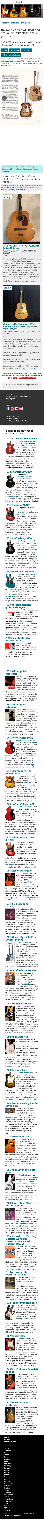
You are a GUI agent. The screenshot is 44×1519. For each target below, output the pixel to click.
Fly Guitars (13, 419)
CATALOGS (15, 23)
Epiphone (7, 1446)
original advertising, (22, 592)
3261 (18, 1224)
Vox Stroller (23, 1339)
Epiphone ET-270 (22, 512)
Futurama (7, 1450)
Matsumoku (31, 481)
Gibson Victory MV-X (27, 574)
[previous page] (4, 99)
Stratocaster (10, 596)
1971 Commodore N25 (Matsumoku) (18, 772)
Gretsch (7, 1459)
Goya (6, 1457)
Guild (6, 1461)
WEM (6, 1508)
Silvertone (8, 1501)
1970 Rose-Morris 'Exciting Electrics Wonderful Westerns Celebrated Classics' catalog (20, 1240)
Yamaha (7, 1510)
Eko (5, 1444)
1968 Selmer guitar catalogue (16, 706)
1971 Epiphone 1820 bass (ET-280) (19, 838)
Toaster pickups (22, 831)
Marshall (7, 1481)
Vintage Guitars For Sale (18, 421)
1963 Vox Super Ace (16, 1036)
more (33, 281)
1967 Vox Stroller (15, 1336)
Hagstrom (8, 1463)
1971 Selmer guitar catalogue (16, 672)
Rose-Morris (31, 543)
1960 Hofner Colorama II (19, 804)
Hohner (6, 1472)
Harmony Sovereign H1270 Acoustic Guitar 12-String (21, 246)
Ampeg (6, 1437)
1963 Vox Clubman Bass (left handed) (21, 1370)
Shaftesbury (20, 541)
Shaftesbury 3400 (22, 477)
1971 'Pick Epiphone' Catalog (17, 905)
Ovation (7, 1488)
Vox (5, 1506)
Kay (5, 1479)
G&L (5, 1452)
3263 (13, 1226)
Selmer (34, 742)
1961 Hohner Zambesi (18, 1003)
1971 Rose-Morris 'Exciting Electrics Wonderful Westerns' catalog (20, 1272)
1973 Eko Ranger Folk (17, 1136)
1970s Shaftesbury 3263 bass (22, 970)
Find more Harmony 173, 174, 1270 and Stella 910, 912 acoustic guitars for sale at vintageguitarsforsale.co (22, 375)
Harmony (7, 1466)
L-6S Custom (17, 967)
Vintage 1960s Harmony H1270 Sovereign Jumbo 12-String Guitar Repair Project (20, 326)
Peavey (6, 1490)
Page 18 (15, 50)
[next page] (39, 99)
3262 (35, 1224)
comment (5, 171)
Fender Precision (22, 1316)
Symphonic (23, 1175)
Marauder (25, 875)
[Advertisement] (22, 144)
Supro (6, 1503)
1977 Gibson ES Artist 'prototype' (17, 1404)
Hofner (6, 1470)
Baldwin (7, 1439)
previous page (11, 61)
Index (4, 50)
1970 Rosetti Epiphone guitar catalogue (18, 606)
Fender (6, 1448)
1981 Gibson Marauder (18, 870)
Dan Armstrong (10, 1441)
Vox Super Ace (24, 1039)
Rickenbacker (9, 1492)
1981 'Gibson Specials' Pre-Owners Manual (20, 938)
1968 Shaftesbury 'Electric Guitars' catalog (20, 1204)
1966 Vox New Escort (17, 1070)
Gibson (6, 1455)
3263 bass (28, 984)
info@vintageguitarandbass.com (18, 396)
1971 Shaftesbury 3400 (18, 538)
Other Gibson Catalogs (11, 55)
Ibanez (6, 1475)
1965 (23, 23)
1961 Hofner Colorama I (19, 737)
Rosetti (18, 614)
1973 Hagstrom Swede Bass (21, 438)
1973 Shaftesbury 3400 (18, 471)
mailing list (10, 399)
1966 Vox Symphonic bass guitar (20, 1171)
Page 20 (26, 50)
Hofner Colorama (22, 740)
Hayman (7, 1468)
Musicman (8, 1486)
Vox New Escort (25, 1073)
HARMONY (5, 23)
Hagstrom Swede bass (27, 441)
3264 (17, 1219)
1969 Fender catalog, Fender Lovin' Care (21, 1104)
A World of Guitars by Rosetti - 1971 (17, 639)
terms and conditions (17, 189)
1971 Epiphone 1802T (17, 505)
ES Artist (24, 1410)
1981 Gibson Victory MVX (19, 571)
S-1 (6, 967)
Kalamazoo (8, 1477)
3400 (31, 550)
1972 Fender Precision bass (21, 1302)
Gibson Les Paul (11, 496)
